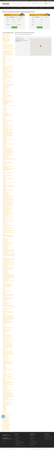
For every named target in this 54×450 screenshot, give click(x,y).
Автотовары (48, 7)
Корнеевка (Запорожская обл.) (8, 172)
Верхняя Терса (5, 93)
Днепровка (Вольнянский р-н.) (8, 128)
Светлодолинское (6, 342)
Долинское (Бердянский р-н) (7, 134)
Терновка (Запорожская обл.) (7, 369)
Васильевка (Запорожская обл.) (8, 85)
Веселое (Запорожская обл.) (7, 95)
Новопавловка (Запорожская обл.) (8, 258)
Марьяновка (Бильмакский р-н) (8, 201)
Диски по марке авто (33, 444)
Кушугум (4, 179)
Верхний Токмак (5, 90)
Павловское (5, 296)
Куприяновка (5, 177)
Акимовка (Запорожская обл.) (7, 45)
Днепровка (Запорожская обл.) (8, 129)
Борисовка (4, 79)
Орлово (4, 289)
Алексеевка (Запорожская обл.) (8, 50)
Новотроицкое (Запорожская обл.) (8, 275)
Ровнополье (5, 332)
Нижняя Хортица (5, 224)
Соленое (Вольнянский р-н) (7, 351)
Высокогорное (5, 113)
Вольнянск (4, 111)
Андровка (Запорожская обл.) (7, 52)
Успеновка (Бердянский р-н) (7, 381)
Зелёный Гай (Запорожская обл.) (8, 152)
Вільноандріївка (5, 83)
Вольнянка (4, 110)
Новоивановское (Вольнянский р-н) (9, 251)
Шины (4, 7)
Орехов (4, 288)
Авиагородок (5, 42)
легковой (14, 24)
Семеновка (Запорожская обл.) (8, 344)
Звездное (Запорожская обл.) (7, 150)
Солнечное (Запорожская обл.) (8, 352)
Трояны (4, 377)
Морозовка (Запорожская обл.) (8, 219)
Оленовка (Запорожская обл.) (7, 284)
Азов (3, 43)
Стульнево (4, 360)
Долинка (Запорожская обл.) (7, 133)
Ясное (4, 412)
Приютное (4, 323)
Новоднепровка (5, 243)
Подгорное (4, 304)
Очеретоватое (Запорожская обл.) (8, 294)
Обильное (4, 282)
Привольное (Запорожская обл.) (8, 317)
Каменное (4, 161)
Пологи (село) (5, 309)
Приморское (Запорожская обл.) (8, 321)
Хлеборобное (5, 386)
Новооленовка (5, 257)
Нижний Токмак (5, 223)
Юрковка (4, 409)
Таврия (4, 365)
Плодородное (5, 303)
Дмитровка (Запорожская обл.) (8, 126)
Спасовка (4, 356)
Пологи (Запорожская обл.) (7, 308)
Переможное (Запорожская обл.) (8, 297)
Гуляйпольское (5, 123)
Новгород (4, 229)
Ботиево (4, 80)
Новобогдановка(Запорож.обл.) (8, 235)
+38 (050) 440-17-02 (49, 436)
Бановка (4, 62)
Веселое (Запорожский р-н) (7, 96)
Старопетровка (5, 357)
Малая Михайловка (6, 193)
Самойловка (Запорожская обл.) (8, 341)
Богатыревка (5, 74)
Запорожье (4, 147)
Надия (4, 220)
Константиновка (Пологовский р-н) (9, 168)
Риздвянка (4, 331)
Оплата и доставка (16, 0)
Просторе (4, 324)
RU (4, 0)
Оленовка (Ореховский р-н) (7, 285)
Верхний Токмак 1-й (6, 91)
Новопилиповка (5, 263)
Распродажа (17, 440)
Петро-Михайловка (6, 298)
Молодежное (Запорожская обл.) (8, 216)
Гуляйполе (4, 122)
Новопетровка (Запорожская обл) (8, 262)
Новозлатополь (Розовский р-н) (8, 249)
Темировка (5, 366)
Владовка (4, 104)
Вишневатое (5, 99)
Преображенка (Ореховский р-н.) (8, 312)
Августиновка (5, 41)
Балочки (4, 61)
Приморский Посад (6, 320)
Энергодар (4, 407)
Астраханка (5, 55)
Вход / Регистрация (49, 0)
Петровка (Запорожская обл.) (7, 299)
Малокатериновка (6, 197)
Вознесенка (5, 108)
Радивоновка (5, 326)
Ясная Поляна (5, 411)
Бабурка (4, 57)
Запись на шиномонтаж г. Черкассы (21, 445)
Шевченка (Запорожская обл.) (8, 393)
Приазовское (5, 314)
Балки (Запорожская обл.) (7, 59)
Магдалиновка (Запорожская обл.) (8, 189)
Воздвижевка (5, 107)
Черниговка (5, 388)
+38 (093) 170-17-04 (49, 439)
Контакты (22, 0)
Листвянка (4, 183)
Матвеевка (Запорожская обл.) (8, 203)
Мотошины (13, 7)
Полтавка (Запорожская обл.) (7, 311)
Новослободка (5, 270)
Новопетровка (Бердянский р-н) (8, 261)
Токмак (4, 373)
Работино (4, 325)
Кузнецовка (5, 176)
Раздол (4, 328)
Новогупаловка (5, 240)
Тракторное (5, 375)
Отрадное (4, 292)
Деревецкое (5, 125)
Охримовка (5, 293)
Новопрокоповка (6, 265)
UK (2, 0)
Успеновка (4, 380)
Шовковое (4, 405)
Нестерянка (5, 222)
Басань (4, 64)
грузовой (19, 24)
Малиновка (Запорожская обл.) (8, 196)
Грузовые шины (20, 7)
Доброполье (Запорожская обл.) (8, 131)
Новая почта (18, 37)
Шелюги (4, 400)
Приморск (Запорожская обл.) (8, 319)
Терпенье (4, 370)
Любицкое (4, 187)
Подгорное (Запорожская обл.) (8, 305)
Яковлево (4, 410)
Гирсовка (4, 117)
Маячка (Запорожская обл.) (7, 205)
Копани (4, 171)
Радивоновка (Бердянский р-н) (8, 327)
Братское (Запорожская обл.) (7, 81)
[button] (40, 46)
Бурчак (4, 82)
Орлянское (4, 290)
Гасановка (4, 116)
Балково (4, 60)
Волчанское (5, 109)
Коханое (4, 174)
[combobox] (9, 19)
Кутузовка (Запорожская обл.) (8, 178)
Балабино (4, 58)
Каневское (4, 165)
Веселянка (4, 98)
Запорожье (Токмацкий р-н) (7, 148)
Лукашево (4, 184)
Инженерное (5, 156)
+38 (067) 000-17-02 (49, 437)
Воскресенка (5, 112)
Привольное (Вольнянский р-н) (8, 316)
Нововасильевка (5, 238)
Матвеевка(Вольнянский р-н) (8, 204)
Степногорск (5, 359)
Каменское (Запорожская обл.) (8, 162)
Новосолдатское (5, 271)
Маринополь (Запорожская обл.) (8, 198)
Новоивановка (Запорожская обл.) (8, 250)
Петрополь (4, 300)
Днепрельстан (5, 127)
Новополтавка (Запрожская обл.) (8, 264)
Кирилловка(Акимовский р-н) (8, 166)
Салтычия (4, 340)
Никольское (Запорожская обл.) (8, 228)
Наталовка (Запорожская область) (8, 221)
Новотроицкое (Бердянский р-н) (8, 274)
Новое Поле (5, 247)
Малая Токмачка (5, 194)
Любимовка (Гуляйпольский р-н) (8, 185)
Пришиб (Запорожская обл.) (7, 322)
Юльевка (4, 408)
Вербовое (4, 89)
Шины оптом (32, 445)
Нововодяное (5, 239)
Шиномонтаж (26, 0)
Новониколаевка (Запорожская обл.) (9, 254)
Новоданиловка (5, 241)
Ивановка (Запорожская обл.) (8, 154)
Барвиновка (5, 63)
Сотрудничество (32, 440)
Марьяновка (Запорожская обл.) (8, 202)
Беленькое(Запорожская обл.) (8, 65)
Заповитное (5, 145)
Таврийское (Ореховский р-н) (8, 362)
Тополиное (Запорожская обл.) (8, 374)
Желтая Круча (5, 142)
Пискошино (5, 301)
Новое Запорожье (6, 246)
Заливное (4, 143)
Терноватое (5, 368)
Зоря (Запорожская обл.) (7, 153)
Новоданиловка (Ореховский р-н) (8, 242)
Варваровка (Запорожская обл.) (8, 84)
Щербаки (4, 406)
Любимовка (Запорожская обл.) (8, 186)
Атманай (4, 56)
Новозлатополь (5, 248)
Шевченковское (5, 398)
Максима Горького (6, 191)
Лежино (4, 181)
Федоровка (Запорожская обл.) (8, 384)
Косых (4, 173)
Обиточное (4, 283)
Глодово (4, 118)
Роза (3, 333)
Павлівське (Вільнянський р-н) (8, 295)
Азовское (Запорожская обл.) (7, 44)
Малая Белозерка (6, 192)
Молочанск (4, 217)
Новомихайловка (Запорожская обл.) (9, 253)
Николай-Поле (5, 227)
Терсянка (4, 371)
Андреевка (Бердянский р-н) (7, 51)
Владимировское (5, 103)
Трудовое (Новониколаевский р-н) (8, 378)
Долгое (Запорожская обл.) (7, 132)
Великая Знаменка (6, 87)
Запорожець (5, 146)
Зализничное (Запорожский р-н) (8, 144)
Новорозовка (5, 266)
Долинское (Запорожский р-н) (8, 135)
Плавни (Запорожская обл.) (7, 302)
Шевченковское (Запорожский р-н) (8, 399)
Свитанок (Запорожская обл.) (7, 343)
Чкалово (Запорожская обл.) (7, 392)
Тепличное (4, 367)
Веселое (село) (5, 97)
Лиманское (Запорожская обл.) (8, 182)
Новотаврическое (6, 273)
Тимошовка (5, 372)
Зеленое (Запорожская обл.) (7, 151)
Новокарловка (5, 252)
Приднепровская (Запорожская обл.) (9, 318)
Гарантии (11, 0)
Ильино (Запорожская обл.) (7, 155)
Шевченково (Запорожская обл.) (8, 395)
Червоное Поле (5, 387)
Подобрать (14, 27)
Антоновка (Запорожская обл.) (8, 54)
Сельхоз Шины (27, 7)
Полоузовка (5, 310)
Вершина (4, 94)
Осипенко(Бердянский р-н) (7, 291)
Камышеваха (5, 164)
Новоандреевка (5, 234)
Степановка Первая (6, 358)
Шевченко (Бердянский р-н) (7, 394)
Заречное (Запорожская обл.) (7, 149)
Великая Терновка (6, 88)
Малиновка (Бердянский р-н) (7, 195)
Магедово (4, 190)
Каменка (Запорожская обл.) (7, 158)
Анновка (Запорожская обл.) (7, 53)
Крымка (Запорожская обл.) (7, 175)
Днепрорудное (5, 130)
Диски (8, 7)
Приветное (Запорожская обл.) (8, 315)
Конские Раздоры (6, 167)
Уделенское (5, 379)
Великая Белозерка (6, 86)
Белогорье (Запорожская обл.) (8, 66)
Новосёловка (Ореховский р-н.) (8, 267)
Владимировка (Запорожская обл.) (8, 102)
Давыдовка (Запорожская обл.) (8, 124)
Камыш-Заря (5, 163)
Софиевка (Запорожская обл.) (7, 353)
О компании (7, 0)
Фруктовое (4, 385)
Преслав (4, 313)
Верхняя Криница (6, 92)
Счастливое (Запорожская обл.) (8, 361)
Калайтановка (5, 157)
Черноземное (5, 389)
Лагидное (4, 180)
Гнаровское (5, 119)
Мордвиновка (5, 218)
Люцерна (4, 188)
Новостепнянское (6, 272)
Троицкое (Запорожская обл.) (8, 376)
